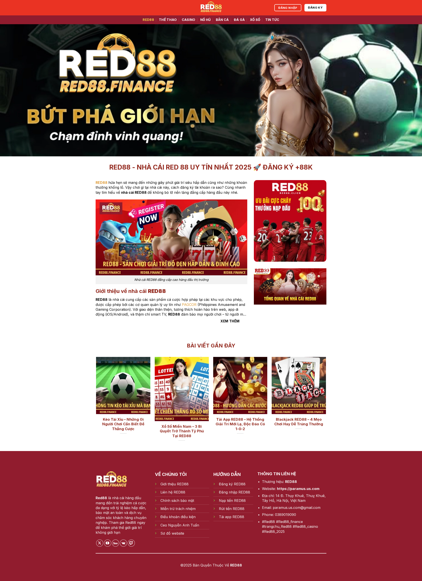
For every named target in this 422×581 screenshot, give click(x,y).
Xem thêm (230, 321)
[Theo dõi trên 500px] (115, 543)
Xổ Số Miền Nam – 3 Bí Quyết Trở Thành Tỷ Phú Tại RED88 (182, 431)
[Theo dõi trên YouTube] (107, 543)
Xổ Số (255, 20)
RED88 (148, 20)
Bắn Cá (222, 20)
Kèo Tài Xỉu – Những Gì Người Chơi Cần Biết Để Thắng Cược (123, 424)
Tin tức (272, 20)
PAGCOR (189, 304)
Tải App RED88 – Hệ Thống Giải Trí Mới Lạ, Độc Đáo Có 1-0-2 (240, 424)
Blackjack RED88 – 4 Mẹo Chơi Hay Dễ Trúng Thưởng (298, 421)
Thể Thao (168, 20)
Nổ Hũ (205, 20)
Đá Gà (239, 20)
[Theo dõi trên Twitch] (131, 543)
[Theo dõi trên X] (99, 543)
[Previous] (104, 392)
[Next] (318, 392)
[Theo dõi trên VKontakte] (123, 543)
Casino (188, 20)
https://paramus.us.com (298, 488)
